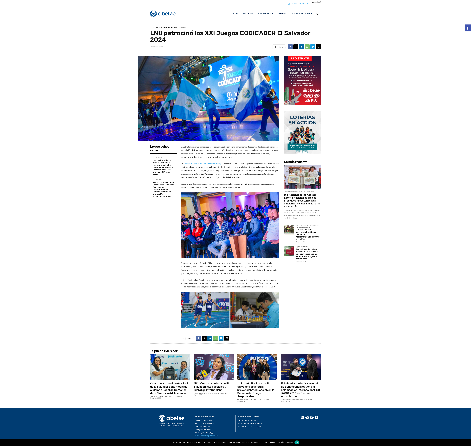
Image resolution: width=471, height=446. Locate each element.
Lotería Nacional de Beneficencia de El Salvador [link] (168, 27)
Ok (297, 442)
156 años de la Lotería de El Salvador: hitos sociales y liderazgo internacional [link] (211, 387)
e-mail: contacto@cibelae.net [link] (206, 436)
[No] (468, 442)
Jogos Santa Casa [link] (302, 247)
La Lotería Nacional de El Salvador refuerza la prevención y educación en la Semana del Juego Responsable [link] (255, 390)
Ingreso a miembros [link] (300, 4)
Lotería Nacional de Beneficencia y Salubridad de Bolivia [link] (307, 226)
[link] (468, 27)
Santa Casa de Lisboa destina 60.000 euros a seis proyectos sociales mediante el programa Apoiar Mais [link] (307, 254)
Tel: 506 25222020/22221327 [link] (249, 427)
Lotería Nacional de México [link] (293, 191)
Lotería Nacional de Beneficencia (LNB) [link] (202, 163)
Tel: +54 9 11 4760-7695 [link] (204, 433)
